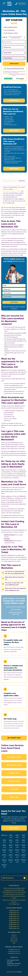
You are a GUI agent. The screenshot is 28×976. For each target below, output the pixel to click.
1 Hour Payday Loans (14, 904)
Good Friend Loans (12, 972)
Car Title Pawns (15, 609)
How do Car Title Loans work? (15, 607)
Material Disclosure (8, 878)
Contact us (14, 937)
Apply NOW (14, 130)
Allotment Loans (14, 757)
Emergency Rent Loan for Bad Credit (14, 890)
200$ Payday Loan (14, 912)
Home (4, 181)
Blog (14, 943)
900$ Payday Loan (14, 926)
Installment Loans (14, 765)
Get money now (14, 738)
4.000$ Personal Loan (14, 949)
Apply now (22, 3)
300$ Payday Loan (14, 914)
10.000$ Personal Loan (14, 953)
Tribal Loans (14, 797)
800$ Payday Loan (14, 924)
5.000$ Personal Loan (14, 951)
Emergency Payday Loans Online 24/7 (14, 894)
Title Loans (10, 181)
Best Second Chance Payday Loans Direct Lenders (14, 897)
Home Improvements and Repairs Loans (14, 888)
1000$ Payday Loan (14, 928)
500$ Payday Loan (14, 918)
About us (14, 935)
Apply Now (14, 828)
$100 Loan (4, 835)
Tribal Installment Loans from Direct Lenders (14, 892)
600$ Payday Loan (14, 920)
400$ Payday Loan (14, 916)
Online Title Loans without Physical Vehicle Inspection (14, 901)
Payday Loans (14, 773)
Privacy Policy (22, 72)
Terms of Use (6, 74)
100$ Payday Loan (14, 910)
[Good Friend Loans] (9, 3)
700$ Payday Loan (14, 922)
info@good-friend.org (12, 965)
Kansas (16, 181)
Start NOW (14, 100)
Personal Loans (14, 781)
